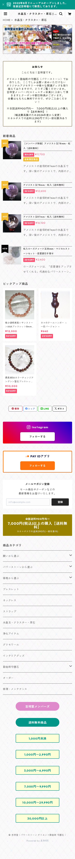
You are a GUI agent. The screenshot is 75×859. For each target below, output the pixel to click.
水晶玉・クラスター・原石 (19, 622)
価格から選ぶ (11, 578)
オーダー (8, 678)
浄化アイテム (11, 633)
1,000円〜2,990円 (37, 754)
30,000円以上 (37, 818)
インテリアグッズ (13, 655)
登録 (60, 502)
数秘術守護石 (11, 667)
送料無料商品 (37, 722)
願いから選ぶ (11, 556)
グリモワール (11, 644)
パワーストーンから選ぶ (18, 567)
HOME (7, 20)
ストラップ (9, 611)
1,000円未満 (37, 738)
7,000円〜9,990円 (37, 786)
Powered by (34, 840)
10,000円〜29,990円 (37, 802)
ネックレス (9, 600)
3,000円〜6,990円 (37, 770)
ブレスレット (11, 589)
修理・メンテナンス (15, 689)
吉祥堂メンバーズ (37, 706)
